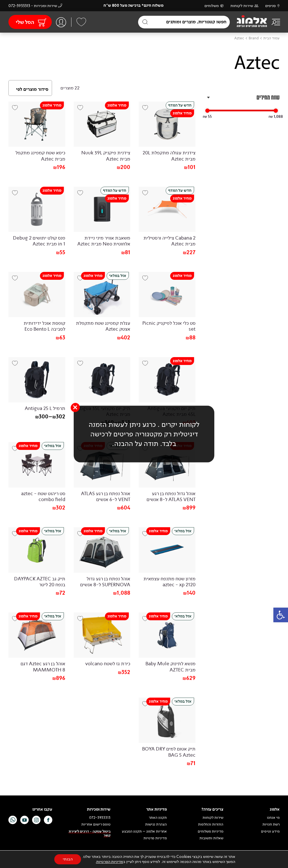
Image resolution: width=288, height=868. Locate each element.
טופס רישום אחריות (96, 824)
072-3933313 (100, 818)
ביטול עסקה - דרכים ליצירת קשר (90, 833)
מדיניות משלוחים (210, 831)
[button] (280, 615)
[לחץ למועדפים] (81, 22)
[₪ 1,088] (276, 111)
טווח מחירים (268, 97)
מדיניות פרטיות (155, 838)
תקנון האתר (157, 818)
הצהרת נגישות (156, 824)
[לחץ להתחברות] (61, 22)
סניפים (270, 5)
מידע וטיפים (270, 831)
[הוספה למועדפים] (82, 110)
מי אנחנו (273, 818)
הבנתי (68, 859)
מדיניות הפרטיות (109, 861)
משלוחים (211, 5)
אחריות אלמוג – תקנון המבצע (144, 831)
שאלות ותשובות (211, 838)
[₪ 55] (207, 111)
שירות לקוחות (241, 5)
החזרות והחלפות (210, 824)
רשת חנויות (271, 824)
